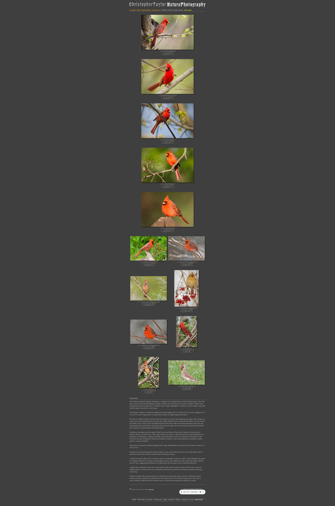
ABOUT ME (141, 499)
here (135, 489)
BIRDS (138, 10)
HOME (134, 499)
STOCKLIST (158, 499)
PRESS (178, 499)
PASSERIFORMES (145, 10)
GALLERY (149, 499)
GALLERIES (133, 10)
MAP (173, 96)
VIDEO (165, 499)
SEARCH (171, 499)
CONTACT (185, 499)
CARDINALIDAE (155, 10)
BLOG (192, 499)
